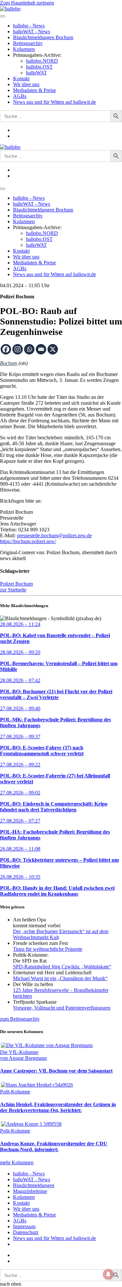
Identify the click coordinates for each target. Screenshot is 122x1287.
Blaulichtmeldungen (33, 1185)
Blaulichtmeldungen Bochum (43, 37)
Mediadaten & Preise (34, 90)
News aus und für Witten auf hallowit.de (54, 102)
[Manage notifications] (108, 1274)
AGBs (19, 96)
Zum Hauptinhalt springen (27, 3)
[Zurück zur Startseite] (10, 8)
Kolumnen (24, 49)
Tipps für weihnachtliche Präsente (47, 949)
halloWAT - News (31, 31)
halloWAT (36, 72)
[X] (52, 349)
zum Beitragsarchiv (20, 1019)
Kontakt (21, 78)
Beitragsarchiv (28, 43)
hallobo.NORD (42, 61)
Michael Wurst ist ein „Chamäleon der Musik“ (60, 978)
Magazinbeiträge (30, 1191)
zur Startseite (13, 589)
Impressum (24, 1226)
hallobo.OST (39, 67)
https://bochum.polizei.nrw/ (28, 541)
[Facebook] (6, 349)
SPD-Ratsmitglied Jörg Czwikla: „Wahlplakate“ (62, 966)
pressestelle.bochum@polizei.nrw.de (54, 535)
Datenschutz (25, 1232)
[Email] (41, 349)
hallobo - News (29, 25)
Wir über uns (26, 84)
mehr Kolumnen (17, 1162)
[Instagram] (17, 349)
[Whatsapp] (29, 349)
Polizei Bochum (16, 584)
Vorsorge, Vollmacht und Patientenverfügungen (61, 1008)
